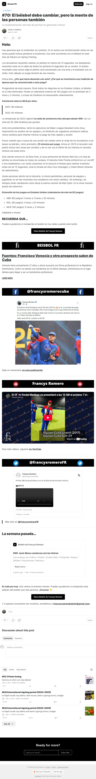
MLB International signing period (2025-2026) (26, 708)
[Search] (91, 669)
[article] (48, 681)
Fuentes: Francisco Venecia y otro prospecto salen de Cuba (47, 258)
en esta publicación (32, 370)
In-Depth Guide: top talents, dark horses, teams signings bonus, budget (33, 695)
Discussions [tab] (21, 669)
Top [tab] (5, 669)
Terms (54, 767)
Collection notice (62, 767)
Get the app (58, 772)
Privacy (47, 767)
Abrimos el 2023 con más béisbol (16, 680)
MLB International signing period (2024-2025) (26, 692)
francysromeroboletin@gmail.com (71, 604)
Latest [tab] (11, 669)
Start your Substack (43, 772)
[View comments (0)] (13, 37)
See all (7, 724)
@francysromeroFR (28, 522)
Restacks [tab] (18, 638)
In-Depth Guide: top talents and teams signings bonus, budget (29, 711)
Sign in (89, 4)
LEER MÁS (7, 278)
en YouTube (35, 449)
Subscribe (78, 4)
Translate (7, 10)
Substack (38, 776)
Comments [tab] (8, 638)
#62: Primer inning (11, 676)
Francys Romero (14, 30)
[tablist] (13, 638)
